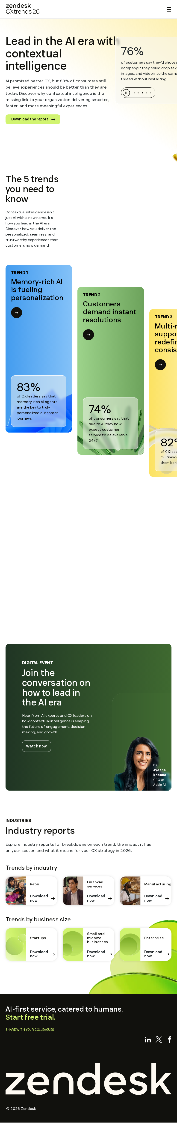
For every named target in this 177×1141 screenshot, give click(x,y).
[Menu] (169, 9)
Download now (39, 898)
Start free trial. (31, 1017)
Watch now (38, 746)
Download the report (29, 119)
